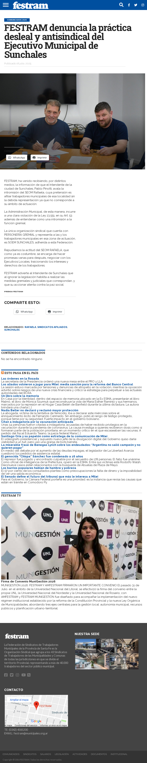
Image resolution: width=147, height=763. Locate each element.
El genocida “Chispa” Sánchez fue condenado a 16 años (42, 456)
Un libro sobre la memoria (20, 396)
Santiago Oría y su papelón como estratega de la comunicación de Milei (54, 436)
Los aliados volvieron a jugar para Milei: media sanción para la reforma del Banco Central (67, 384)
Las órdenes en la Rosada (20, 378)
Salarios (45, 754)
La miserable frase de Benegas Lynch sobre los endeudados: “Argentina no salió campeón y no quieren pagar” (70, 446)
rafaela (30, 327)
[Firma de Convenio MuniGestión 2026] (71, 540)
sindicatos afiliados (52, 327)
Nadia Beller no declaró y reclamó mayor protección (39, 410)
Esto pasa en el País (21, 373)
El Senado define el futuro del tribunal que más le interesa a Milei (49, 476)
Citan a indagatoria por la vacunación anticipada (37, 422)
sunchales (12, 329)
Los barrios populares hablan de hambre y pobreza (38, 468)
